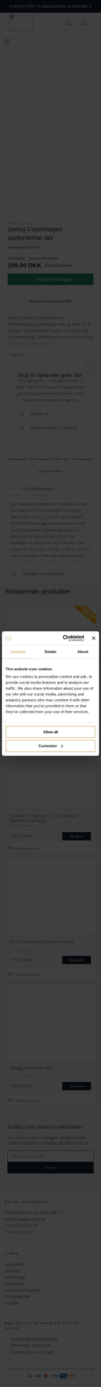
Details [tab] (51, 652)
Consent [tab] (18, 652)
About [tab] (82, 652)
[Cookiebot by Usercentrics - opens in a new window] (63, 638)
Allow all (50, 732)
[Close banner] (93, 638)
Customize (47, 746)
